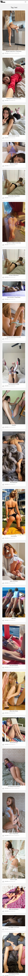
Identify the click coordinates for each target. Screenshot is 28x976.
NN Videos (12, 53)
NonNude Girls (16, 53)
